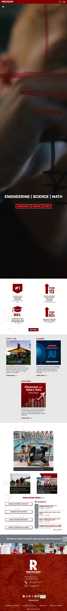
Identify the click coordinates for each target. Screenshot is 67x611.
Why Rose (37, 206)
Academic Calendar (12, 606)
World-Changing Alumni (18, 527)
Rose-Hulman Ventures (18, 520)
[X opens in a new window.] (32, 597)
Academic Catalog (29, 606)
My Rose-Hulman (56, 606)
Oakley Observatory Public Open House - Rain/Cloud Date (49, 519)
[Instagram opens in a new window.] (26, 597)
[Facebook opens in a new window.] (23, 597)
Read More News (32, 497)
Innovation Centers (18, 512)
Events (42, 501)
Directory (43, 606)
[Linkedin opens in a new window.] (35, 597)
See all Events (57, 529)
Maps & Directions (33, 609)
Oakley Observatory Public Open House (49, 512)
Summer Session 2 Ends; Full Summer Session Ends (48, 506)
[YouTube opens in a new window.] (29, 597)
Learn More (10, 375)
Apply (47, 206)
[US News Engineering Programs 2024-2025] (38, 597)
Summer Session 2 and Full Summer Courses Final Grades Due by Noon (50, 526)
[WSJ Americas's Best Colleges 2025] (43, 597)
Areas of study (23, 206)
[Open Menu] (60, 2)
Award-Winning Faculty (19, 504)
